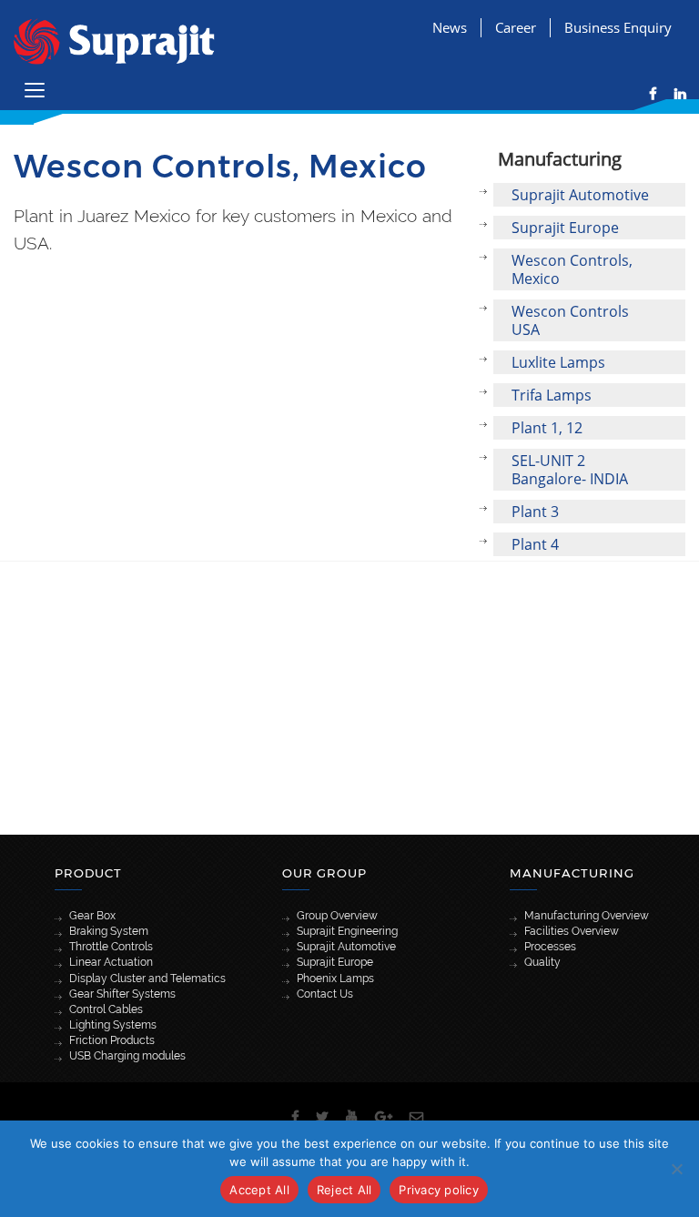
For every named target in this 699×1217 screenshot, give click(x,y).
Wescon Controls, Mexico (572, 269)
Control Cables (106, 1009)
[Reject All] (676, 1169)
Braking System (108, 931)
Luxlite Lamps (558, 362)
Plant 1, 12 (547, 428)
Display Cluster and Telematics (147, 978)
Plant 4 (535, 544)
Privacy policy (439, 1189)
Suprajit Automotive (580, 195)
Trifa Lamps (552, 395)
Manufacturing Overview (586, 915)
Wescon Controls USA (570, 320)
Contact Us (325, 994)
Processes (550, 946)
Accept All (259, 1189)
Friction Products (112, 1040)
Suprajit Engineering (347, 931)
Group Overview (337, 915)
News (449, 27)
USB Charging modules (127, 1056)
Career (515, 27)
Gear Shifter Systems (122, 994)
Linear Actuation (111, 962)
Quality (542, 962)
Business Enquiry (618, 27)
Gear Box (92, 915)
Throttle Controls (111, 946)
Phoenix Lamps (335, 978)
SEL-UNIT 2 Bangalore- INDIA (570, 470)
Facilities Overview (571, 931)
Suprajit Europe (565, 228)
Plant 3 (535, 512)
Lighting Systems (113, 1025)
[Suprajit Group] (114, 39)
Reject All (344, 1189)
